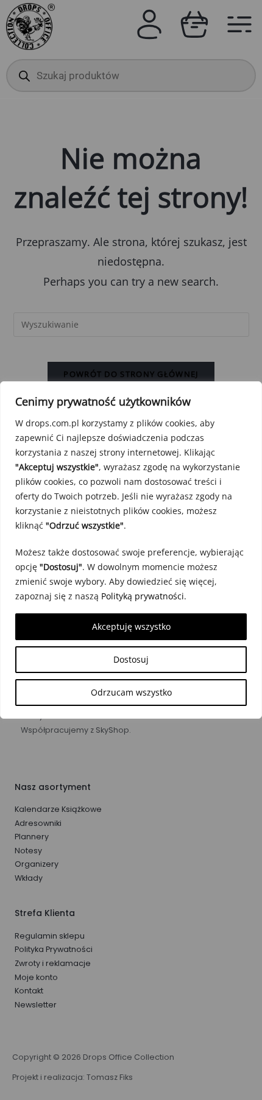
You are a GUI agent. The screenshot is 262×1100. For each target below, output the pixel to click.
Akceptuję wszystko (131, 626)
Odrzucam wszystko (131, 692)
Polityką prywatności (142, 596)
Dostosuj (131, 659)
